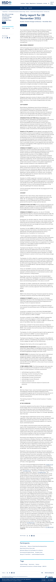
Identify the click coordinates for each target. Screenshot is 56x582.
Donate (51, 4)
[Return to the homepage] (6, 3)
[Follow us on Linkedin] (11, 572)
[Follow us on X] (7, 572)
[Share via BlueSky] (9, 37)
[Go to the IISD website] (49, 578)
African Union (23, 546)
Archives (23, 3)
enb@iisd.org (49, 464)
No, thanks (50, 580)
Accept (44, 580)
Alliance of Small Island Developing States (37, 546)
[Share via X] (2, 37)
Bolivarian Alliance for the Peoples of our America (31, 550)
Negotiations (33, 3)
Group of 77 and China (25, 554)
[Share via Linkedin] (7, 37)
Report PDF (23, 25)
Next (4, 22)
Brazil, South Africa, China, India (27, 548)
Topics (27, 3)
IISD (42, 572)
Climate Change (24, 564)
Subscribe (52, 2)
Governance (31, 564)
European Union (38, 552)
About (51, 3)
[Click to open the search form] (48, 3)
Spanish (30, 8)
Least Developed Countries (38, 554)
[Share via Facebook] (5, 37)
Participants (39, 3)
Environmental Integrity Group (27, 552)
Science (37, 564)
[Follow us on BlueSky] (14, 572)
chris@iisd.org (49, 527)
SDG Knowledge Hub (49, 572)
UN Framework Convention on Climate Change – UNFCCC (33, 566)
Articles (45, 3)
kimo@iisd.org (41, 472)
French (25, 8)
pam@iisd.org (27, 470)
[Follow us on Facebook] (9, 572)
